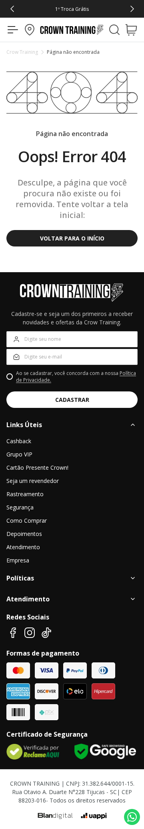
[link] (72, 9)
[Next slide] (132, 9)
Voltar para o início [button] (72, 238)
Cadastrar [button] (72, 399)
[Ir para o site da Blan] (55, 816)
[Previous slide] (11, 9)
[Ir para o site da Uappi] (94, 816)
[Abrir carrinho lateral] (133, 30)
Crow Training (22, 52)
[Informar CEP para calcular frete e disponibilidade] (29, 30)
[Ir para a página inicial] (72, 30)
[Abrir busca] (114, 30)
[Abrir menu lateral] (10, 30)
